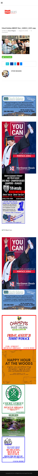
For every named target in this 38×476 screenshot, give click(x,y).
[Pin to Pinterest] (18, 63)
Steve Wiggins (12, 30)
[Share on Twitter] (15, 63)
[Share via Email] (21, 63)
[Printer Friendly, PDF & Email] (7, 57)
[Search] (36, 2)
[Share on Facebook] (11, 63)
